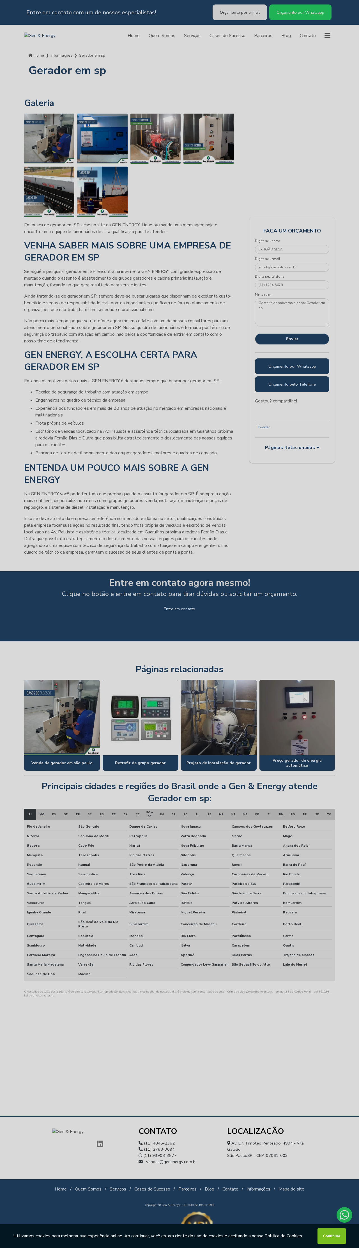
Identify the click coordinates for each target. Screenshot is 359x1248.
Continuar (331, 1236)
